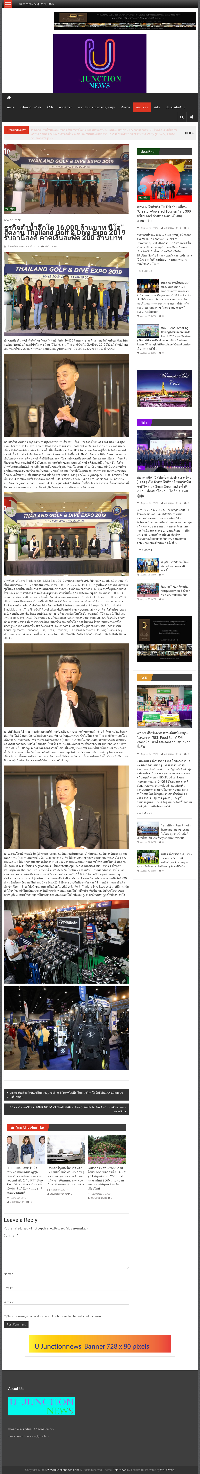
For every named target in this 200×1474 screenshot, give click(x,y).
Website (9, 1295)
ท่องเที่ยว (142, 107)
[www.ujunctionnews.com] (100, 63)
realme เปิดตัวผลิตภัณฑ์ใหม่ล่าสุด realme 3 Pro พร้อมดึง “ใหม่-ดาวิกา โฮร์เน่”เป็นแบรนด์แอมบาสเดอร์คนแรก (65, 1088)
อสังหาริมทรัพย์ (30, 107)
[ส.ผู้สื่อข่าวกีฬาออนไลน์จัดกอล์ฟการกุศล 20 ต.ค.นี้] (148, 558)
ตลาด (10, 107)
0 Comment (51, 240)
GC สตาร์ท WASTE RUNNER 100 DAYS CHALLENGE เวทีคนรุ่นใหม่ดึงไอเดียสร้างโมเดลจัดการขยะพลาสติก (68, 1103)
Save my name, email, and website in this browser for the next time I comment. (54, 1310)
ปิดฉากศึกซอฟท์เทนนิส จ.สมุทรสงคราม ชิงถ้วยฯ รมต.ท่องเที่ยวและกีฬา (175, 584)
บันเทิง (125, 107)
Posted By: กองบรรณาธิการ (21, 240)
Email (8, 1281)
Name (8, 1267)
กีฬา (157, 107)
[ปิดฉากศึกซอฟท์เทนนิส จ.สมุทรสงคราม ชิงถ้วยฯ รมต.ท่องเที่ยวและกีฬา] (148, 583)
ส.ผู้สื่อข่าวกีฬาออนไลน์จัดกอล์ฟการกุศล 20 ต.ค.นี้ (175, 560)
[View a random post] (191, 117)
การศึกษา (65, 107)
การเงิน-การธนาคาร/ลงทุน (96, 107)
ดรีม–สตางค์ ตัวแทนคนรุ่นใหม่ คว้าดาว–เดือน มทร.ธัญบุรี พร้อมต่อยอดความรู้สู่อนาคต (82, 129)
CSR (50, 107)
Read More (144, 264)
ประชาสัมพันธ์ (175, 107)
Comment (11, 1229)
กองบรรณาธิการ (18, 1195)
